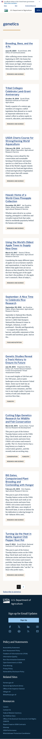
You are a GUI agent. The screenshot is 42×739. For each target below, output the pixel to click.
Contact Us (7, 710)
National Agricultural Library (13, 686)
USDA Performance (9, 730)
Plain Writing (7, 666)
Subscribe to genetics (12, 592)
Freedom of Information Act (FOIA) (15, 654)
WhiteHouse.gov (8, 695)
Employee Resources (30, 5)
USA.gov (6, 692)
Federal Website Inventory (12, 713)
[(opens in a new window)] (10, 627)
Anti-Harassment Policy (11, 650)
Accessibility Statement (11, 647)
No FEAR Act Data (9, 716)
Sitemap (6, 727)
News (5, 5)
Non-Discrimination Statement (14, 659)
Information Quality (10, 657)
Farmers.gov (7, 683)
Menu (39, 10)
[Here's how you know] (21, 2)
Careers (5, 707)
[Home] (6, 11)
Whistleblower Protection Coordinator (16, 733)
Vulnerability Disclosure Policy (13, 671)
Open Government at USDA (12, 662)
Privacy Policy (8, 669)
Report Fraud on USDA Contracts (14, 724)
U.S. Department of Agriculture (21, 10)
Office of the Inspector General (14, 689)
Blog (16, 5)
